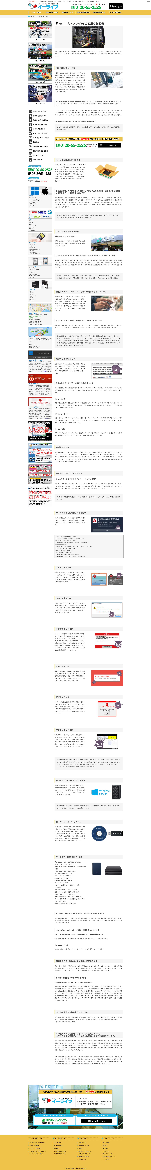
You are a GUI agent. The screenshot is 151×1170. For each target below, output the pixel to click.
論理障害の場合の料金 (60, 1151)
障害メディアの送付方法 (85, 1151)
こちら (44, 371)
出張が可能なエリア (84, 1145)
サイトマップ (106, 1159)
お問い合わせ (82, 1142)
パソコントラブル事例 (35, 1148)
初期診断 (56, 1148)
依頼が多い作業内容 (84, 1156)
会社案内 (105, 1145)
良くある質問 (82, 1159)
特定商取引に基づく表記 (109, 1156)
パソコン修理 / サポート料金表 (38, 1151)
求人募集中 (106, 1142)
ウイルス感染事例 (34, 1145)
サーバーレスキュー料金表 (37, 1154)
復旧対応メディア (58, 1145)
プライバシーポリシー (109, 1154)
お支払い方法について (84, 1154)
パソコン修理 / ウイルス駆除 (37, 1142)
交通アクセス (82, 1148)
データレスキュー (58, 1142)
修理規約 (105, 1148)
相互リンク (106, 1151)
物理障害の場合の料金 (60, 1154)
